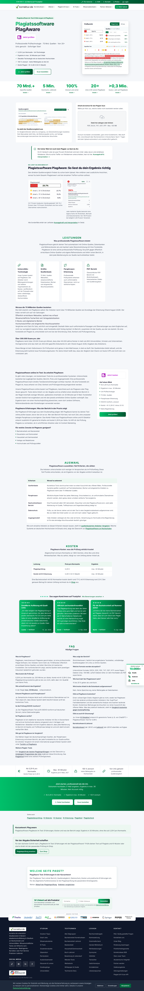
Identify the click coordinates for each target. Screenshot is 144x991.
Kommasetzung (94, 937)
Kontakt (107, 2)
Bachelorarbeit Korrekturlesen (75, 937)
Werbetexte (69, 963)
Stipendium (44, 952)
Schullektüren (93, 967)
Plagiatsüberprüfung (34, 818)
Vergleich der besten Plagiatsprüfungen (34, 752)
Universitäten (44, 971)
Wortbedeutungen (95, 949)
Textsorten (92, 960)
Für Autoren (88, 2)
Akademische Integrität (122, 960)
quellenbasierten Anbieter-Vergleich (95, 526)
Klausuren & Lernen (46, 963)
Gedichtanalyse (94, 963)
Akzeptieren (125, 985)
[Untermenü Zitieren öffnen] (55, 7)
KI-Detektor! (85, 717)
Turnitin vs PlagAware (28, 744)
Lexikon (92, 928)
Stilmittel (92, 956)
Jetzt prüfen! (112, 414)
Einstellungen (112, 985)
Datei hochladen (63, 802)
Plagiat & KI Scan (63, 7)
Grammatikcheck (95, 941)
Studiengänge (45, 967)
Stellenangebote (119, 967)
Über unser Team (119, 956)
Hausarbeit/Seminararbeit (73, 949)
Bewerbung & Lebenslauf (73, 956)
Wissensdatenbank (89, 7)
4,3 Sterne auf (33, 2)
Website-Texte (70, 960)
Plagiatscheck (89, 818)
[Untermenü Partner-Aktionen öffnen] (113, 7)
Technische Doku (70, 971)
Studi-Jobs (44, 937)
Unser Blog (117, 941)
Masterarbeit (69, 945)
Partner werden (119, 963)
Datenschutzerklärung (102, 905)
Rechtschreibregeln (95, 934)
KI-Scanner (57, 818)
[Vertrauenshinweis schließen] (142, 666)
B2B (98, 2)
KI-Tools (76, 7)
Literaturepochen (95, 971)
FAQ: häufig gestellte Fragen (123, 934)
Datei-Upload (123, 7)
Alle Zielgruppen (70, 934)
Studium (30, 938)
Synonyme (92, 952)
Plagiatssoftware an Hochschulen (98, 529)
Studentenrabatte (46, 949)
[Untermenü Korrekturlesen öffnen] (45, 7)
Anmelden (104, 901)
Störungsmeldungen (121, 971)
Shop (73, 582)
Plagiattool (19, 757)
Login (126, 2)
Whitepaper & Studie (72, 967)
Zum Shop (43, 851)
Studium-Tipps (45, 934)
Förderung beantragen (121, 945)
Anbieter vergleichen (66, 885)
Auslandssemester (46, 960)
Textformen (70, 928)
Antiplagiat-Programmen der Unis (28, 754)
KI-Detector (48, 818)
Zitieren (50, 7)
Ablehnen (100, 985)
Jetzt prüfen (25, 72)
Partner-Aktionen (106, 7)
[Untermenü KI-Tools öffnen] (80, 7)
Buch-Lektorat (70, 952)
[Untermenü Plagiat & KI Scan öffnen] (70, 7)
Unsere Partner (72, 914)
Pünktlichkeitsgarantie (121, 949)
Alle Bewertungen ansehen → (93, 596)
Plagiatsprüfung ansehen (26, 851)
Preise (116, 2)
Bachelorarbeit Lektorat (73, 941)
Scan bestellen (42, 72)
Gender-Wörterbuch (96, 945)
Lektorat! (99, 727)
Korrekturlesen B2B (120, 952)
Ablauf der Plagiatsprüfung (46, 885)
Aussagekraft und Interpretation (66, 222)
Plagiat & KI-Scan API (121, 974)
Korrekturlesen (39, 7)
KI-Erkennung (68, 818)
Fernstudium (44, 956)
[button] (105, 47)
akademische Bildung (17, 938)
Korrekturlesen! (79, 727)
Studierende (13, 936)
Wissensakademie (46, 941)
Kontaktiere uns (119, 937)
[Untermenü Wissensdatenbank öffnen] (97, 7)
